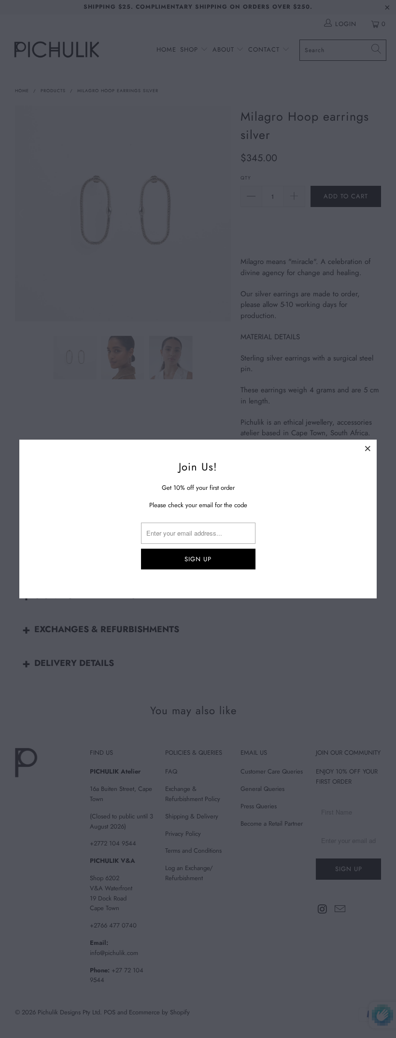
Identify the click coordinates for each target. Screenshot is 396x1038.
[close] (368, 448)
